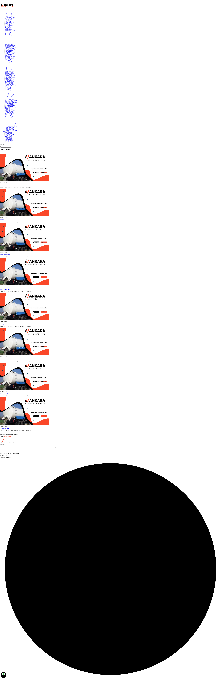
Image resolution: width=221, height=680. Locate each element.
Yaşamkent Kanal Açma (10, 52)
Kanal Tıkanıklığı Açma (9, 18)
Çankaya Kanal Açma (9, 34)
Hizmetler (5, 10)
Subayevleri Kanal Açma (10, 116)
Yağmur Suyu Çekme (9, 22)
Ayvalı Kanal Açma (9, 64)
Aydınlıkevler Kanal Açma (10, 47)
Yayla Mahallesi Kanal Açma (11, 126)
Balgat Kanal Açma (9, 69)
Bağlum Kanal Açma (9, 68)
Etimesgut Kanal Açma (9, 37)
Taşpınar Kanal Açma (9, 118)
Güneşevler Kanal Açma (10, 86)
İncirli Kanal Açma (8, 54)
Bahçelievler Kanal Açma (10, 45)
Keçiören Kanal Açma (9, 33)
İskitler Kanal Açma (9, 91)
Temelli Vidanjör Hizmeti (4, 428)
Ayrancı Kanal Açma (9, 63)
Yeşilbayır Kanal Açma (9, 128)
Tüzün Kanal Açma (9, 109)
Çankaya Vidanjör (8, 133)
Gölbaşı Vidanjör (8, 141)
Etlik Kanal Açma (8, 55)
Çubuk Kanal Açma (9, 44)
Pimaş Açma (7, 20)
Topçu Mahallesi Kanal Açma (11, 123)
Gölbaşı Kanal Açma (9, 41)
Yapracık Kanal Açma (9, 124)
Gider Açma (7, 15)
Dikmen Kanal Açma (9, 50)
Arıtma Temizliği (8, 29)
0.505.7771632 (3, 448)
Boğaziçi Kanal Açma (9, 73)
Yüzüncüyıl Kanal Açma (10, 110)
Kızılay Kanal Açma (9, 96)
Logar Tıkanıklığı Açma (9, 13)
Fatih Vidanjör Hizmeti (4, 219)
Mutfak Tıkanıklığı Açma (10, 14)
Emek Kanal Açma (9, 82)
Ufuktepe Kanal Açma (9, 112)
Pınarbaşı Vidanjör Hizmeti (5, 324)
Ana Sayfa (5, 9)
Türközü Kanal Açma (9, 127)
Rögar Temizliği (8, 26)
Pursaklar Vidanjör (9, 140)
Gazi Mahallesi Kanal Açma (10, 85)
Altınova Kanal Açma (9, 61)
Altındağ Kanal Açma (9, 35)
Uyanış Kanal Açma (9, 122)
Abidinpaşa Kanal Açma (10, 56)
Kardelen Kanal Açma (9, 95)
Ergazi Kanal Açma (9, 83)
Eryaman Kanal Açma (9, 84)
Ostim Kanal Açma (9, 101)
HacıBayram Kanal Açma (10, 87)
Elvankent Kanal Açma (9, 81)
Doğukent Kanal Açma (9, 80)
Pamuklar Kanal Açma (9, 104)
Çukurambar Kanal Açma (10, 77)
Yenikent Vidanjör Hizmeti (5, 393)
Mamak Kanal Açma (9, 36)
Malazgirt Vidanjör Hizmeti (5, 289)
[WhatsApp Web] (3, 675)
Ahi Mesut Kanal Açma (9, 57)
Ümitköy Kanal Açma (9, 53)
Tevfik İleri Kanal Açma (9, 120)
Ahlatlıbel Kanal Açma (9, 58)
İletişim (4, 142)
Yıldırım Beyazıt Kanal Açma (11, 130)
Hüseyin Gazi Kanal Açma (10, 90)
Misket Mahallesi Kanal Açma (11, 100)
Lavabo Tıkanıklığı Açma (10, 12)
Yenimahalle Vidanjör (9, 134)
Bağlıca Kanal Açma (9, 67)
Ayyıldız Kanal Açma (9, 65)
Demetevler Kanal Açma (10, 49)
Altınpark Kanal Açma (9, 62)
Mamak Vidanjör (8, 137)
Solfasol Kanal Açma (9, 114)
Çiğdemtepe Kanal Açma (10, 76)
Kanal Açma (5, 31)
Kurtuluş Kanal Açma (9, 99)
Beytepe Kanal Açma (9, 71)
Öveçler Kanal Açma (9, 103)
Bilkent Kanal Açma (9, 72)
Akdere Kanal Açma (9, 59)
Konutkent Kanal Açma (9, 98)
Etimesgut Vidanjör (9, 139)
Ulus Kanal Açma (8, 119)
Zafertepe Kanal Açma (9, 113)
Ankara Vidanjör (6, 131)
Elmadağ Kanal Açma (9, 46)
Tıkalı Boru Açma (8, 19)
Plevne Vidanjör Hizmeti (4, 358)
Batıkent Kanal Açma (9, 70)
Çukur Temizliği (8, 21)
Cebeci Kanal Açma (9, 74)
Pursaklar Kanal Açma (9, 42)
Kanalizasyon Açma (9, 25)
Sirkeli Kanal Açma (9, 108)
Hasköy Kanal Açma (9, 89)
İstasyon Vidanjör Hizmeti (5, 254)
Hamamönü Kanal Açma (10, 88)
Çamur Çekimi (8, 24)
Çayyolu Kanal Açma (9, 48)
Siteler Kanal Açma (9, 111)
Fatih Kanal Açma (8, 78)
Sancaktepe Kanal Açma (10, 105)
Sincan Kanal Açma (9, 40)
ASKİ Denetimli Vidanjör (10, 30)
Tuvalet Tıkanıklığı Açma (10, 17)
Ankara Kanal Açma (9, 32)
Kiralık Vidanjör (8, 28)
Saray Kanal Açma (9, 106)
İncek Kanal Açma (8, 51)
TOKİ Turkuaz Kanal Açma (10, 125)
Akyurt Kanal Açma (9, 43)
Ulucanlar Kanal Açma (9, 117)
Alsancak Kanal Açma (9, 60)
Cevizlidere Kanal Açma (10, 75)
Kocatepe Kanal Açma (9, 97)
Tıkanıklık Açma (8, 16)
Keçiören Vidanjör (8, 135)
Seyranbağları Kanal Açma (10, 107)
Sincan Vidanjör (8, 138)
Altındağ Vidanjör (8, 136)
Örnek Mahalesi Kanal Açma (11, 102)
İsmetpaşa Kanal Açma (9, 92)
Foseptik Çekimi (8, 23)
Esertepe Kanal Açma (9, 79)
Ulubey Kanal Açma (9, 115)
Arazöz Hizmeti (8, 27)
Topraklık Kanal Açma (9, 129)
